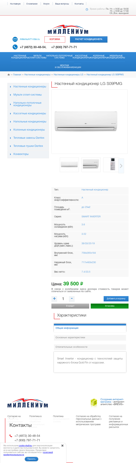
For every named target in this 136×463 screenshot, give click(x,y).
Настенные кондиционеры (20, 57)
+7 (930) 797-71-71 (64, 47)
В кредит (70, 306)
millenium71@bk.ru (30, 39)
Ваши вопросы (62, 4)
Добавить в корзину (116, 299)
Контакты (79, 4)
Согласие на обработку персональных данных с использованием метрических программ (89, 420)
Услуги (46, 4)
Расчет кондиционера (88, 39)
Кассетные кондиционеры (81, 57)
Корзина (55, 39)
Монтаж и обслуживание (64, 66)
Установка (109, 306)
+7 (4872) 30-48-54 (33, 47)
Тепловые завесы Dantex (28, 138)
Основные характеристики (70, 338)
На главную (15, 4)
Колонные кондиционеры (98, 57)
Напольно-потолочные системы (59, 57)
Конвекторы (21, 154)
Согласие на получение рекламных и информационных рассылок (118, 421)
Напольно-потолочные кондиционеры (27, 104)
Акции (77, 67)
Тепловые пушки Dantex (28, 146)
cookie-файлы (25, 445)
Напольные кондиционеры (29, 122)
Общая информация (67, 328)
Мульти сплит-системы (37, 57)
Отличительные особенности (71, 347)
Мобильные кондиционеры (116, 57)
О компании (31, 4)
